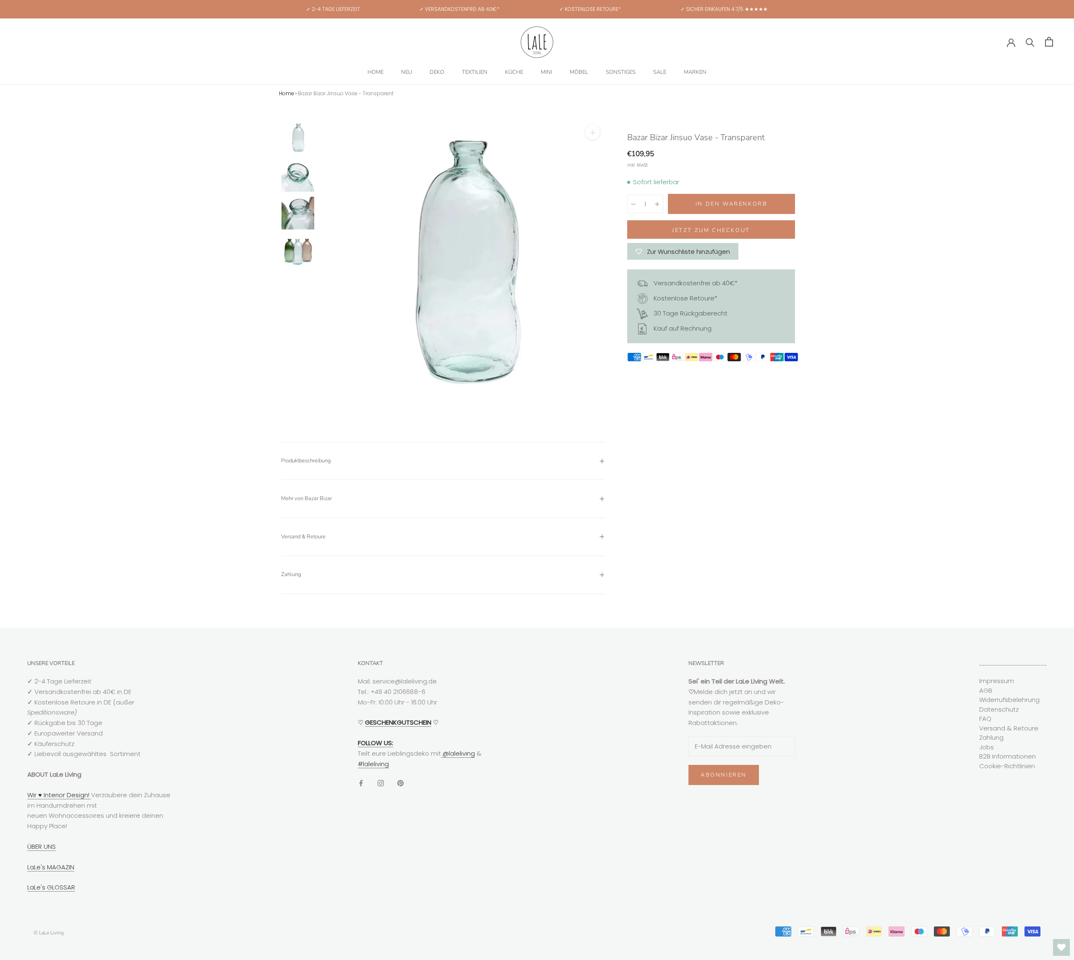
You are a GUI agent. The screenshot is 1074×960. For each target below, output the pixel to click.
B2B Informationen (1007, 756)
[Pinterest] (400, 782)
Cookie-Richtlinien (1007, 766)
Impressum (996, 680)
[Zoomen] (592, 132)
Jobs (986, 747)
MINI (546, 72)
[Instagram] (381, 782)
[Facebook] (361, 782)
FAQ (985, 718)
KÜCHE (514, 72)
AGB (985, 690)
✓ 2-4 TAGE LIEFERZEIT (333, 9)
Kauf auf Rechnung (682, 328)
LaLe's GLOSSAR (51, 887)
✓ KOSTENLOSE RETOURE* (590, 9)
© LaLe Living (49, 932)
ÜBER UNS (41, 846)
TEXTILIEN (474, 72)
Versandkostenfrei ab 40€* (695, 283)
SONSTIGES (621, 72)
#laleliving (373, 763)
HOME (375, 72)
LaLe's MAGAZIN (50, 867)
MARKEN (695, 72)
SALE (659, 72)
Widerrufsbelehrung (1009, 699)
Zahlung (291, 574)
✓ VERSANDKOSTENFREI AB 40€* (459, 9)
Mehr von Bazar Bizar (306, 498)
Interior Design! (66, 794)
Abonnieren (724, 775)
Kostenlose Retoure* (684, 298)
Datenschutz (999, 709)
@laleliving (458, 753)
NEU (406, 72)
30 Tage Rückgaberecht (689, 313)
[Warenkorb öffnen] (1049, 42)
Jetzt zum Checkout (711, 230)
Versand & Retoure (303, 536)
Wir (32, 794)
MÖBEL (579, 72)
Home (286, 93)
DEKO (437, 72)
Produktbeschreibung (306, 460)
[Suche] (1030, 41)
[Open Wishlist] (1061, 947)
